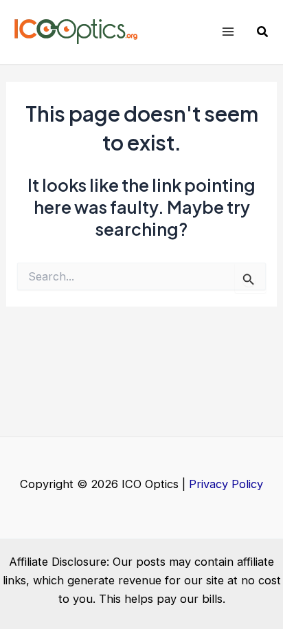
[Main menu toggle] (227, 31)
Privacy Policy (226, 484)
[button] (263, 32)
